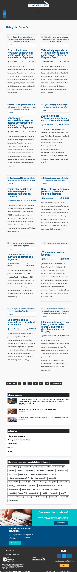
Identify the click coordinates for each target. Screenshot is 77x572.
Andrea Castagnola (15, 329)
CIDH (19, 471)
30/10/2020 (32, 200)
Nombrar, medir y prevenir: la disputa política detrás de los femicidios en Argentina (43, 417)
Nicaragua (47, 489)
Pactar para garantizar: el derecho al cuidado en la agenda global (38, 409)
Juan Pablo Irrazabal (15, 200)
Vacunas (64, 497)
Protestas (54, 493)
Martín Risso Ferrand (49, 336)
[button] (38, 11)
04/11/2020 (32, 131)
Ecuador (52, 478)
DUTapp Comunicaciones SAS (64, 571)
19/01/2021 (32, 61)
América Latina (15, 467)
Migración (26, 489)
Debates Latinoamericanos (16, 436)
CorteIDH (50, 471)
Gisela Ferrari (13, 61)
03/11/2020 (65, 125)
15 (30, 383)
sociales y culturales (16, 497)
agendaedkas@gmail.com (13, 554)
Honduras (21, 486)
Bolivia (38, 467)
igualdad (32, 486)
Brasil (47, 467)
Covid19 (23, 474)
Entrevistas (25, 482)
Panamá (12, 493)
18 (47, 383)
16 (35, 383)
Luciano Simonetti (48, 198)
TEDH (29, 497)
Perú (44, 493)
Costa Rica (62, 471)
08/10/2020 (30, 265)
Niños (57, 489)
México (36, 489)
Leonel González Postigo (14, 264)
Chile (11, 471)
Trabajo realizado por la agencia (52, 571)
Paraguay (22, 493)
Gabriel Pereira (13, 131)
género (12, 486)
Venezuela (13, 501)
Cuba (54, 474)
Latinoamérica (14, 489)
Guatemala (63, 482)
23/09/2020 (65, 259)
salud (63, 493)
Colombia (29, 471)
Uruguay (54, 497)
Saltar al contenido (7, 2)
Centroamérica (58, 467)
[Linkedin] (4, 16)
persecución (34, 493)
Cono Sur (11, 44)
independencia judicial (46, 486)
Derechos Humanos (38, 478)
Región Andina (12, 444)
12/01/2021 (65, 61)
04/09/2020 (65, 336)
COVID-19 (13, 474)
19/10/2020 (65, 198)
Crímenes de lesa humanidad (39, 474)
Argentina (27, 467)
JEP (59, 486)
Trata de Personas (41, 497)
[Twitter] (4, 13)
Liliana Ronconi (47, 259)
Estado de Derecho (40, 482)
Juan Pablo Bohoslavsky (50, 125)
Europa (10, 451)
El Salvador (13, 482)
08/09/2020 (32, 329)
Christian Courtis (48, 61)
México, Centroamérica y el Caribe (19, 440)
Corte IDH (40, 471)
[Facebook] (4, 11)
